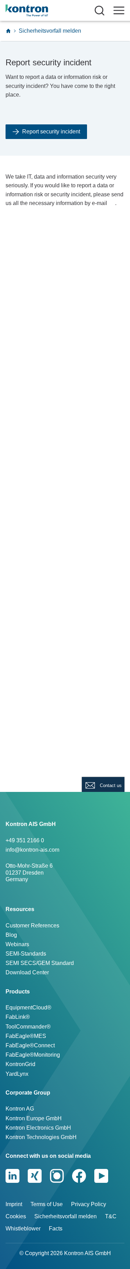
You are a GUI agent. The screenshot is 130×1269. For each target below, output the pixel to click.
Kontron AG (20, 1109)
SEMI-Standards (26, 954)
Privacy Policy (88, 1204)
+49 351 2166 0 (25, 840)
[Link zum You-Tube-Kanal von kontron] (101, 1176)
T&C (110, 1216)
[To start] (8, 31)
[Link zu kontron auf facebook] (79, 1176)
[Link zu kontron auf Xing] (35, 1176)
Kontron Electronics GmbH (38, 1128)
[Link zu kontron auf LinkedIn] (12, 1176)
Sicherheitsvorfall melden (65, 1216)
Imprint (14, 1204)
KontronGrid (20, 1064)
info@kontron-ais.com (32, 850)
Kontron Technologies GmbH (41, 1137)
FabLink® (18, 1017)
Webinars (17, 944)
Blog (11, 935)
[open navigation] (118, 10)
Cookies (16, 1216)
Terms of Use (47, 1204)
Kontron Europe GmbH (34, 1118)
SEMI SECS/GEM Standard (40, 963)
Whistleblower (23, 1228)
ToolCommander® (28, 1027)
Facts (55, 1228)
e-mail (99, 203)
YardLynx (17, 1074)
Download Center (27, 972)
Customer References (32, 925)
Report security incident (51, 131)
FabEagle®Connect (30, 1045)
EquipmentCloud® (28, 1007)
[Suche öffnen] (99, 10)
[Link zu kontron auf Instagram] (57, 1176)
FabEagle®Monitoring (33, 1055)
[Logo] (37, 10)
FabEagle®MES (26, 1036)
